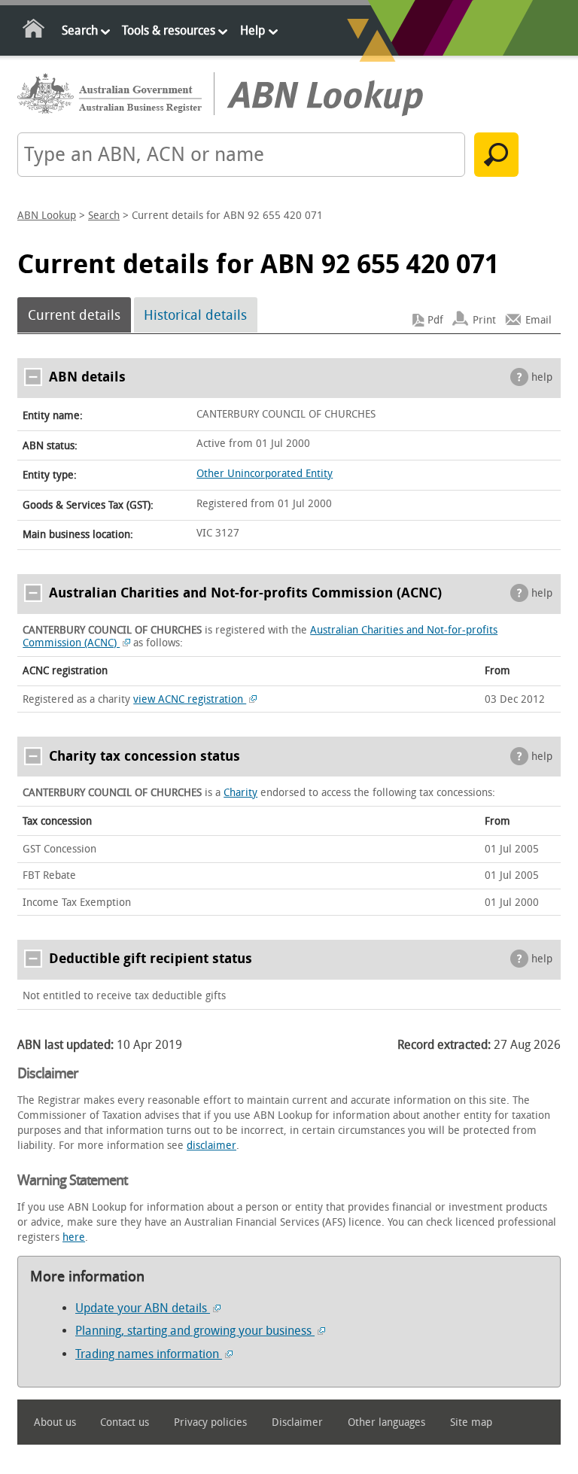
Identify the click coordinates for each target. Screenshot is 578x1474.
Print (484, 320)
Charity (240, 792)
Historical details (195, 315)
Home (34, 31)
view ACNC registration (189, 699)
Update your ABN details (142, 1308)
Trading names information (148, 1354)
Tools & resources (168, 30)
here (73, 1237)
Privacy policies (210, 1422)
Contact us (124, 1422)
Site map (471, 1422)
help (541, 377)
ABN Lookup (46, 215)
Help (252, 30)
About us (55, 1422)
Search (80, 30)
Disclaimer (297, 1422)
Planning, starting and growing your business (195, 1331)
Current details (74, 315)
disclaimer (211, 1145)
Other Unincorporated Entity (264, 473)
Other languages (386, 1422)
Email (538, 320)
